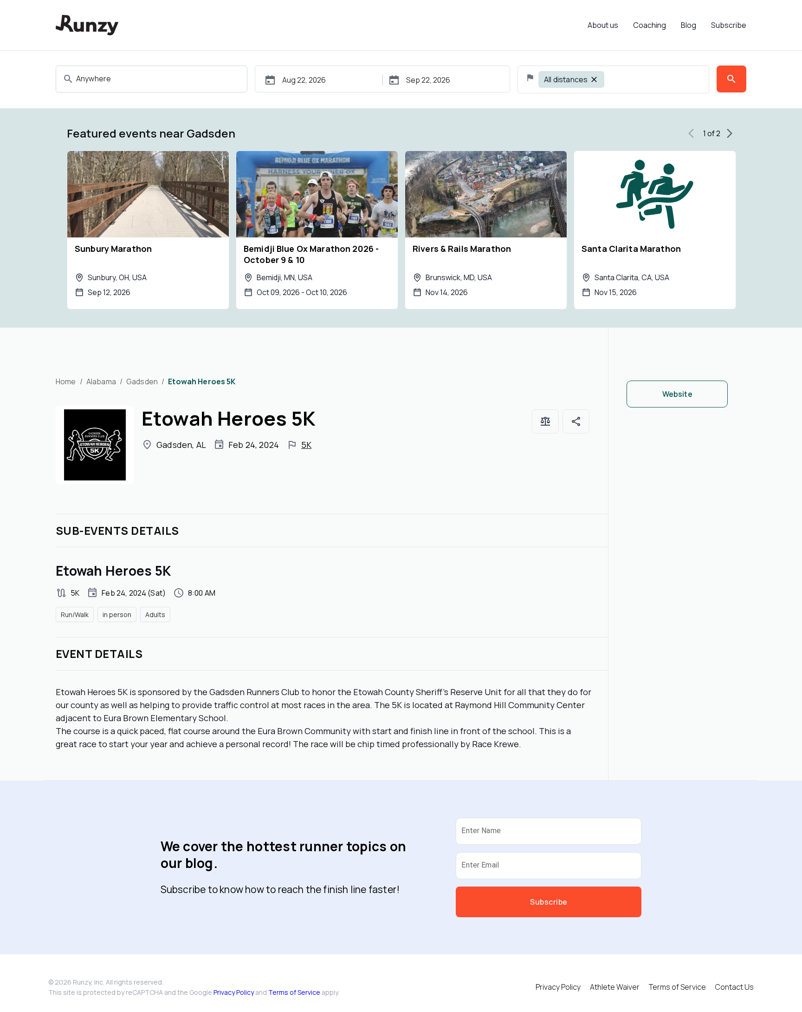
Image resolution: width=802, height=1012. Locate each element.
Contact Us (734, 987)
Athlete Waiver (615, 987)
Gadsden (142, 381)
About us (603, 25)
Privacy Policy (233, 992)
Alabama (101, 381)
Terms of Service (294, 992)
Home (66, 381)
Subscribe (728, 25)
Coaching (649, 25)
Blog (688, 25)
